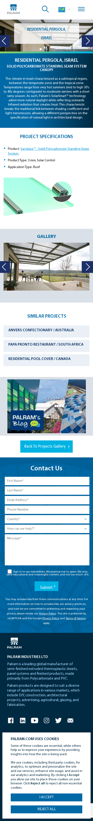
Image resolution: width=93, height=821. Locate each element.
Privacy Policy (47, 613)
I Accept (46, 797)
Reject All (46, 809)
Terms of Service (76, 618)
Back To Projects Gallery (45, 446)
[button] (41, 49)
